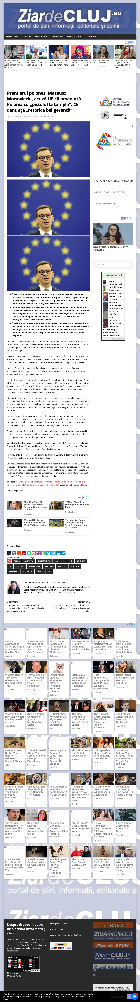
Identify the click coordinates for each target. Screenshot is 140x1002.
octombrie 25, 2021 (18, 116)
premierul (13, 571)
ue (49, 571)
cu (70, 561)
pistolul (49, 566)
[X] (9, 553)
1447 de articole (60, 582)
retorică (27, 571)
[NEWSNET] (113, 980)
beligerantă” (44, 561)
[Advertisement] (68, 80)
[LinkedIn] (58, 553)
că (56, 561)
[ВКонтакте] (63, 553)
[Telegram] (53, 553)
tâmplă (40, 571)
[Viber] (39, 553)
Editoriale (58, 37)
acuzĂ (17, 561)
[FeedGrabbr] (113, 338)
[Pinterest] (24, 553)
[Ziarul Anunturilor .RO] (113, 969)
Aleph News (80, 485)
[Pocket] (34, 553)
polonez (62, 566)
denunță (81, 561)
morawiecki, (34, 566)
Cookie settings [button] (118, 996)
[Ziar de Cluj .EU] (113, 960)
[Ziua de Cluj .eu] (113, 938)
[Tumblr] (14, 553)
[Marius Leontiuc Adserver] (113, 990)
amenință (28, 561)
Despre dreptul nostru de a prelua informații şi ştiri (26, 928)
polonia (75, 566)
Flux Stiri (26, 37)
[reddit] (19, 553)
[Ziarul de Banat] (113, 926)
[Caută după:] (113, 264)
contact (92, 37)
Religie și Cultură (75, 37)
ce (63, 561)
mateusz (20, 566)
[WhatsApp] (43, 553)
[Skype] (48, 553)
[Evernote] (29, 553)
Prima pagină (12, 37)
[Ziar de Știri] (113, 946)
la (10, 566)
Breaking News (42, 37)
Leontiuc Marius (36, 116)
